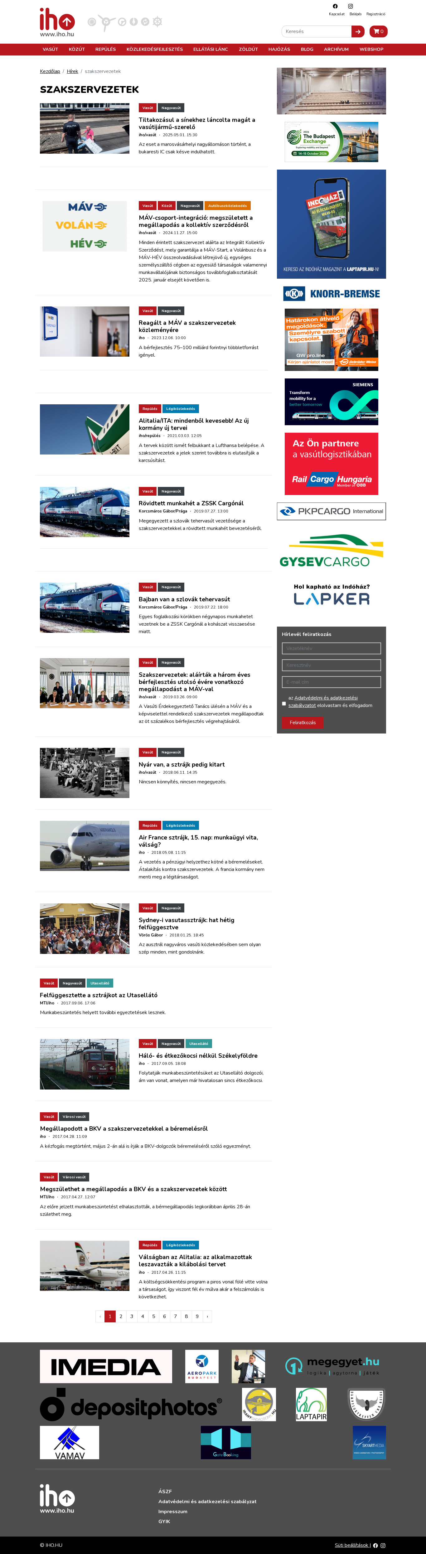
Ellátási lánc (210, 49)
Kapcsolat (337, 14)
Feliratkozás (303, 722)
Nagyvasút (171, 107)
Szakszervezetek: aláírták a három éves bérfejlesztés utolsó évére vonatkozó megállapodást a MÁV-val (194, 682)
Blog (307, 49)
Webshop (371, 49)
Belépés (355, 14)
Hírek (72, 71)
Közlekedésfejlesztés (155, 49)
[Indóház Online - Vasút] (92, 21)
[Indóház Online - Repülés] (107, 21)
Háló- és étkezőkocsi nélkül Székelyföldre (198, 1056)
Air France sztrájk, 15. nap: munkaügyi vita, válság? (198, 841)
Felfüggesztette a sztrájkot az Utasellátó (98, 995)
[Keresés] (358, 31)
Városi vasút (74, 1116)
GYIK (164, 1521)
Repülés (105, 49)
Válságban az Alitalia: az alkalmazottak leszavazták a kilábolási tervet (195, 1260)
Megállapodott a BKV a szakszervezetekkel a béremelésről (124, 1129)
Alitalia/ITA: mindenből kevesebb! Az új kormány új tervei (194, 424)
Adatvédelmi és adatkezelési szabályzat (207, 1501)
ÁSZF (165, 1491)
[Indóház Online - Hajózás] (157, 21)
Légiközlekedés (180, 408)
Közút (77, 49)
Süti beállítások (352, 1545)
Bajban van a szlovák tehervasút (184, 599)
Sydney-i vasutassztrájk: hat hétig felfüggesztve (187, 923)
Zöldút (248, 49)
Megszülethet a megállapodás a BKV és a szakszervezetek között (133, 1189)
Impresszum (172, 1511)
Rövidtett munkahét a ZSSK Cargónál (191, 503)
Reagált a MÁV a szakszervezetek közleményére (187, 326)
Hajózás (279, 49)
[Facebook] (334, 6)
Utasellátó (99, 983)
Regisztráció (375, 14)
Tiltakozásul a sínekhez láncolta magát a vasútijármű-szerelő (197, 123)
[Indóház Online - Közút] (122, 21)
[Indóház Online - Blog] (133, 21)
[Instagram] (349, 6)
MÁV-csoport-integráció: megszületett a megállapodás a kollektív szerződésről (196, 221)
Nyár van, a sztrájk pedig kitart (182, 765)
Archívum (336, 49)
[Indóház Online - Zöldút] (145, 21)
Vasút (50, 49)
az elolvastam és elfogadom (330, 702)
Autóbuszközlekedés (227, 205)
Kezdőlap (50, 71)
